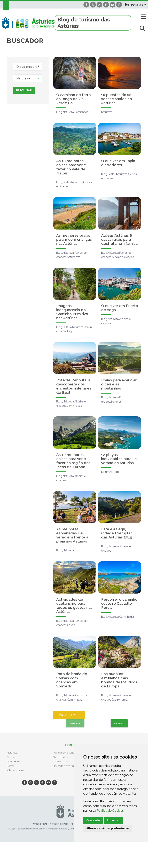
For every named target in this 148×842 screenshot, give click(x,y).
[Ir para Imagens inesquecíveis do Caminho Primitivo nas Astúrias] (74, 284)
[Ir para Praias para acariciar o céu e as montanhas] (119, 358)
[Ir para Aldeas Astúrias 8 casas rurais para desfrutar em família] (119, 213)
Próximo (119, 723)
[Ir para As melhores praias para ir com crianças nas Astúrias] (74, 213)
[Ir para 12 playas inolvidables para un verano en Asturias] (119, 432)
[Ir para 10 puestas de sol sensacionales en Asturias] (119, 73)
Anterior (75, 723)
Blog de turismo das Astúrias (83, 22)
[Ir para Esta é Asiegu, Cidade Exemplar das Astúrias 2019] (119, 507)
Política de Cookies (110, 810)
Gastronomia (14, 761)
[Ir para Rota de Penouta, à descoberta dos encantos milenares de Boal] (74, 358)
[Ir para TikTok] (106, 5)
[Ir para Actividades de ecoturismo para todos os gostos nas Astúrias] (74, 577)
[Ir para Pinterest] (119, 5)
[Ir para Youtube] (112, 5)
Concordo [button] (93, 820)
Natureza (12, 752)
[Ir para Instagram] (93, 5)
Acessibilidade (59, 824)
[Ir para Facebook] (86, 5)
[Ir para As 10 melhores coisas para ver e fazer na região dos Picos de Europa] (74, 432)
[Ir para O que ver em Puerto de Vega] (119, 284)
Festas (10, 766)
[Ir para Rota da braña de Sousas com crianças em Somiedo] (74, 652)
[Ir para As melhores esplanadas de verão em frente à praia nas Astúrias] (74, 507)
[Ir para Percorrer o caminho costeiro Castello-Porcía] (119, 577)
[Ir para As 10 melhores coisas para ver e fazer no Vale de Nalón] (74, 139)
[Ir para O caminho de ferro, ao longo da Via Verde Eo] (74, 73)
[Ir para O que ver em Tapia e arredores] (119, 139)
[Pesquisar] (142, 28)
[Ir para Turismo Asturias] (28, 22)
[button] (138, 4)
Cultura (11, 757)
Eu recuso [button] (113, 820)
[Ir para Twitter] (99, 5)
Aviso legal (40, 824)
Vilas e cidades (15, 770)
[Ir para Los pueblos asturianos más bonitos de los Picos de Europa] (119, 652)
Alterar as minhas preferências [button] (107, 828)
